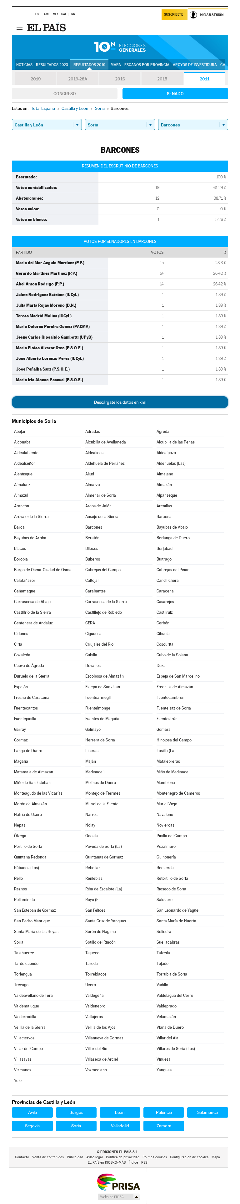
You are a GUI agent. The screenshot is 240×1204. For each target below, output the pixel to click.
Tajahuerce (24, 952)
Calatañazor (24, 580)
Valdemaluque (26, 1006)
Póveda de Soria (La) (103, 846)
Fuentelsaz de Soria (174, 708)
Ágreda (163, 431)
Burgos (76, 1112)
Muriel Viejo (167, 804)
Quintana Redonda (30, 857)
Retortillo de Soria (172, 878)
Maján (90, 761)
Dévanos (93, 665)
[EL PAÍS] (47, 27)
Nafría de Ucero (28, 814)
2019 (36, 78)
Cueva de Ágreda (29, 665)
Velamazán (166, 1016)
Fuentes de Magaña (102, 718)
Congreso (64, 93)
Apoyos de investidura (195, 65)
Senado (175, 93)
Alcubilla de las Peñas (176, 442)
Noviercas (165, 825)
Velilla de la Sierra (30, 1027)
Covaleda (22, 655)
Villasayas (23, 1059)
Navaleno (165, 814)
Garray (20, 729)
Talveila (163, 952)
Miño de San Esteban (32, 782)
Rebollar (92, 867)
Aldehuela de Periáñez (105, 463)
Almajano (165, 474)
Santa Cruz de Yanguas (105, 921)
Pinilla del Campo (172, 835)
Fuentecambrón (170, 697)
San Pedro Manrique (32, 921)
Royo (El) (93, 899)
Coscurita (165, 644)
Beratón (92, 537)
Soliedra (164, 931)
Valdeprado (167, 1006)
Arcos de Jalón (98, 506)
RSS (144, 1162)
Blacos (20, 548)
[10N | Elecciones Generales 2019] (120, 47)
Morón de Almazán (30, 804)
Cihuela (163, 633)
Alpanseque (167, 495)
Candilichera (168, 580)
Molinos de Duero (100, 782)
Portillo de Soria (28, 846)
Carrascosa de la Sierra (106, 601)
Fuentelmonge (97, 708)
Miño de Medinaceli (173, 772)
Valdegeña (94, 995)
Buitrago (164, 559)
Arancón (21, 506)
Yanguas (164, 1070)
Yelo (18, 1080)
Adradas (92, 431)
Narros (91, 814)
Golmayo (93, 729)
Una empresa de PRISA (118, 1182)
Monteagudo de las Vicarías (38, 793)
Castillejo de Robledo (103, 612)
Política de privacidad (122, 1157)
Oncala (91, 835)
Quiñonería (166, 857)
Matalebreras (168, 761)
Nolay (90, 825)
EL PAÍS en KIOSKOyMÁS (107, 1162)
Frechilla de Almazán (175, 686)
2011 (204, 78)
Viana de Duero (170, 1027)
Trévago (21, 984)
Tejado (162, 963)
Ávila (32, 1112)
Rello (18, 878)
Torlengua (23, 974)
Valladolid (120, 1125)
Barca (19, 527)
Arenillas (164, 506)
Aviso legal (94, 1157)
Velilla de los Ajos (100, 1027)
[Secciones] (19, 27)
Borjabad (164, 548)
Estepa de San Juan (102, 686)
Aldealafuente (26, 452)
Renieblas (93, 878)
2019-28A (77, 78)
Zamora (164, 1125)
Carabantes (95, 591)
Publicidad (75, 1157)
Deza (161, 665)
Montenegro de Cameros (178, 793)
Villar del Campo (28, 1048)
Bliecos (91, 548)
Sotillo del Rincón (100, 942)
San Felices (95, 910)
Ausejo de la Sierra (101, 516)
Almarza (92, 484)
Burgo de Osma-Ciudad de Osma (43, 569)
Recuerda (165, 867)
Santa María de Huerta (176, 921)
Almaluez (22, 484)
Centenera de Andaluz (33, 623)
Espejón (21, 686)
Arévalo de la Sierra (31, 516)
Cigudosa (93, 633)
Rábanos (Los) (26, 867)
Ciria (18, 644)
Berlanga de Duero (173, 537)
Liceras (91, 750)
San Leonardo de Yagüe (177, 910)
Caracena (165, 591)
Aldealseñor (24, 463)
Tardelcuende (26, 963)
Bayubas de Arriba (30, 537)
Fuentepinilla (25, 718)
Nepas (19, 825)
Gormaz (21, 740)
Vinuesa (164, 1059)
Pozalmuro (166, 846)
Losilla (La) (166, 750)
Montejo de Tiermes (102, 793)
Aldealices (94, 452)
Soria (18, 942)
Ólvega (20, 835)
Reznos (20, 889)
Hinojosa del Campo (174, 740)
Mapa (116, 65)
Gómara (164, 729)
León (120, 1112)
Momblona (166, 782)
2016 (120, 78)
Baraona (164, 516)
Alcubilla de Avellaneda (105, 442)
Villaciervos (24, 1038)
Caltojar (92, 580)
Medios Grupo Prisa (118, 1197)
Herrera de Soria (100, 740)
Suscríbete (173, 15)
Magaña (21, 761)
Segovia (32, 1125)
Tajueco (92, 952)
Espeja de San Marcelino (178, 676)
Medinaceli (94, 772)
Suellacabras (168, 942)
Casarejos (165, 601)
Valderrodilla (25, 1016)
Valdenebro (95, 1006)
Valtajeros (94, 1016)
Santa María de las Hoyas (36, 931)
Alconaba (22, 442)
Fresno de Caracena (31, 697)
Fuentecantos (26, 708)
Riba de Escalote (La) (103, 889)
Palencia (164, 1112)
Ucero (90, 984)
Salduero (164, 899)
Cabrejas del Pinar (173, 569)
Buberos (92, 559)
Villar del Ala (167, 1038)
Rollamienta (24, 899)
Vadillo (162, 984)
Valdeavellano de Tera (33, 995)
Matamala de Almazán (33, 772)
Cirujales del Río (99, 644)
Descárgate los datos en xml (120, 402)
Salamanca (207, 1112)
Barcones (93, 527)
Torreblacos (96, 974)
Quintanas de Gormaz (104, 857)
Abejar (20, 431)
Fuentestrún (167, 718)
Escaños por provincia (146, 65)
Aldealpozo (166, 452)
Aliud (89, 474)
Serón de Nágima (100, 931)
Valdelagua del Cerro (175, 995)
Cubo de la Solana (172, 655)
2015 (162, 78)
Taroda (91, 963)
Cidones (21, 633)
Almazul (21, 495)
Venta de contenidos (48, 1157)
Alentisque (23, 474)
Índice (133, 1162)
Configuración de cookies (189, 1157)
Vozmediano (96, 1070)
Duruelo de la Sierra (31, 676)
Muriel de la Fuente (101, 804)
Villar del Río (96, 1048)
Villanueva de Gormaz (104, 1038)
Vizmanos (22, 1070)
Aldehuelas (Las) (171, 463)
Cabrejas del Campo (103, 569)
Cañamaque (24, 591)
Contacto (22, 1157)
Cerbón (163, 623)
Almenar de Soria (100, 495)
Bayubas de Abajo (172, 527)
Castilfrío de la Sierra (32, 612)
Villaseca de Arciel (101, 1059)
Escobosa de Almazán (104, 676)
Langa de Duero (28, 750)
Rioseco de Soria (171, 889)
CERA (90, 623)
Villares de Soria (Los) (176, 1048)
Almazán (164, 484)
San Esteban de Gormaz (35, 910)
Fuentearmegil (98, 697)
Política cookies (154, 1157)
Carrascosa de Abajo (32, 601)
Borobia (21, 559)
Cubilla (91, 655)
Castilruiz (165, 612)
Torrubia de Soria (172, 974)
